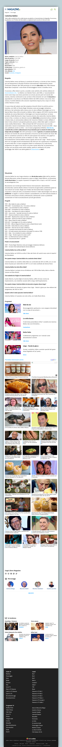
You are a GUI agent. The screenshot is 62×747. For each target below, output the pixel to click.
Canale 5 (34, 682)
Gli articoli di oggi (11, 696)
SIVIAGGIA (49, 740)
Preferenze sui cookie (40, 743)
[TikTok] (16, 574)
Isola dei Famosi (36, 714)
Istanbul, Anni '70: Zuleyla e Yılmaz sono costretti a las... (50, 624)
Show (7, 729)
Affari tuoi (34, 632)
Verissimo (35, 719)
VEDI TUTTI (31, 593)
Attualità (8, 723)
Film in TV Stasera (11, 689)
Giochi (7, 732)
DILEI (45, 740)
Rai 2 (33, 676)
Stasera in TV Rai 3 (37, 696)
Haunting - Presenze (11, 621)
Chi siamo (16, 743)
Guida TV (8, 671)
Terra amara (34, 621)
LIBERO (7, 740)
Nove (33, 689)
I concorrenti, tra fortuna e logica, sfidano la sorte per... (51, 635)
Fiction (8, 716)
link (14, 71)
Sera (7, 678)
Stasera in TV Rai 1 (37, 691)
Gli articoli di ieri (10, 698)
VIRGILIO (11, 740)
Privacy (26, 743)
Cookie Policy (32, 743)
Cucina (8, 721)
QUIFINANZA (54, 740)
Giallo (21, 638)
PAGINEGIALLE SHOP (24, 740)
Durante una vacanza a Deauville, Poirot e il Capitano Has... (24, 635)
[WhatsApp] (14, 574)
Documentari (9, 727)
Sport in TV (9, 693)
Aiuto (47, 743)
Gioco (24, 355)
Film (7, 685)
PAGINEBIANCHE (35, 740)
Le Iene (34, 721)
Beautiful (34, 716)
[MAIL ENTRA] (51, 9)
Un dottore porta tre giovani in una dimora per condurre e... (24, 624)
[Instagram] (8, 574)
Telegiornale (9, 718)
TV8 (33, 687)
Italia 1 (34, 685)
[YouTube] (11, 574)
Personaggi (13, 12)
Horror (21, 627)
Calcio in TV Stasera (11, 691)
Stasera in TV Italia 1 (37, 702)
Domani (8, 682)
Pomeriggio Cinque (37, 725)
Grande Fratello (36, 712)
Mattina (8, 674)
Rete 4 (34, 680)
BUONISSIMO (28, 741)
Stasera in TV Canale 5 (38, 700)
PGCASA (30, 740)
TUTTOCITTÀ (41, 740)
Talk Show (9, 712)
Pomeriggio (9, 676)
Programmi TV (10, 705)
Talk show (26, 313)
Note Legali (22, 743)
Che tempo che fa (37, 732)
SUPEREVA (34, 741)
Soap (46, 627)
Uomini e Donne (36, 710)
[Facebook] (6, 574)
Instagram (18, 73)
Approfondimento (11, 725)
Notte (7, 680)
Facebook (11, 73)
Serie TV (8, 687)
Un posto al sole (36, 723)
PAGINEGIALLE (16, 740)
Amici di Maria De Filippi (38, 708)
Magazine (7, 12)
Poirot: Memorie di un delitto (13, 632)
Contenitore (26, 327)
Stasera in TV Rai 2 (37, 693)
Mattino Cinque (36, 727)
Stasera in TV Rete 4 (37, 698)
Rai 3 (33, 678)
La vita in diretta (36, 730)
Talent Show (9, 710)
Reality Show (9, 707)
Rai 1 (33, 674)
